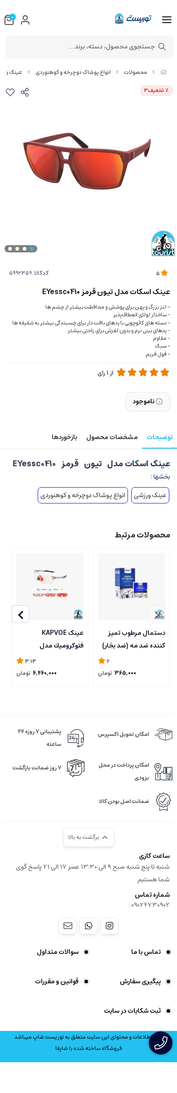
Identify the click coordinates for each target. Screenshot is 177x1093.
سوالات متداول (58, 952)
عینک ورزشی (150, 495)
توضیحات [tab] (159, 437)
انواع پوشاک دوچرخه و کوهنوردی (73, 72)
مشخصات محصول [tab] (112, 437)
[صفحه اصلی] (163, 72)
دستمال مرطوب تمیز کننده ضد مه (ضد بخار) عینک (133, 638)
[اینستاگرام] (109, 926)
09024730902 (150, 905)
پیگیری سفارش (140, 981)
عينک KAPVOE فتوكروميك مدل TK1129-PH (61, 638)
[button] (20, 614)
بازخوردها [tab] (64, 437)
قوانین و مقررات (57, 981)
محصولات (135, 72)
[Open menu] (167, 20)
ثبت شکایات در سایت (132, 1011)
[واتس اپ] (88, 926)
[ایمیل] (68, 926)
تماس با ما (146, 952)
